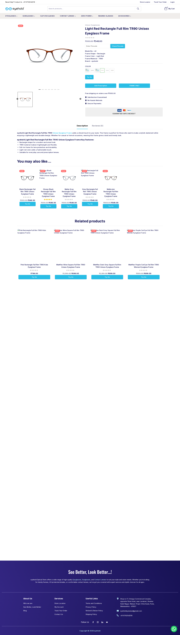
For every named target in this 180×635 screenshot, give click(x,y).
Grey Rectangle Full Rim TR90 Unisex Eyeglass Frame (90, 191)
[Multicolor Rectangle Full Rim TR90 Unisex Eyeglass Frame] (112, 70)
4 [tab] (49, 90)
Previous (17, 99)
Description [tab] (82, 126)
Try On (89, 77)
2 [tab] (43, 90)
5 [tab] (52, 90)
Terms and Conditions (94, 603)
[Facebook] (93, 622)
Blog (25, 611)
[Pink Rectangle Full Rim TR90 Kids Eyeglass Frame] (34, 245)
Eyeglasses (77, 580)
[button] (174, 629)
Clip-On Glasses (47, 16)
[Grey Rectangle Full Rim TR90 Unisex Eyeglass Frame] (87, 70)
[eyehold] (14, 8)
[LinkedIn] (102, 622)
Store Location (59, 603)
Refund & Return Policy (94, 611)
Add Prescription (100, 86)
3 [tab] (46, 90)
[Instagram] (97, 622)
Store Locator (145, 2)
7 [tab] (58, 90)
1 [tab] (40, 90)
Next (80, 99)
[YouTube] (107, 622)
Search (138, 8)
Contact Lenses (100, 580)
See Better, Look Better (32, 607)
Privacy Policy (91, 607)
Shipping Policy (91, 614)
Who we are (27, 603)
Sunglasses (86, 580)
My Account (59, 607)
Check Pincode (117, 46)
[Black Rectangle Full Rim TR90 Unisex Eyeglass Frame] (92, 70)
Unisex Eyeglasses (92, 25)
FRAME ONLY (134, 86)
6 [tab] (55, 90)
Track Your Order (160, 2)
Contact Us (58, 614)
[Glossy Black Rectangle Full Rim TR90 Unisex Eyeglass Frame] (97, 70)
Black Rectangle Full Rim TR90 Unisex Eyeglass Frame (27, 191)
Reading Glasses (105, 16)
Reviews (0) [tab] (97, 126)
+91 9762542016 (29, 2)
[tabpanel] (49, 56)
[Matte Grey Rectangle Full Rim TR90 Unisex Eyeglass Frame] (107, 70)
